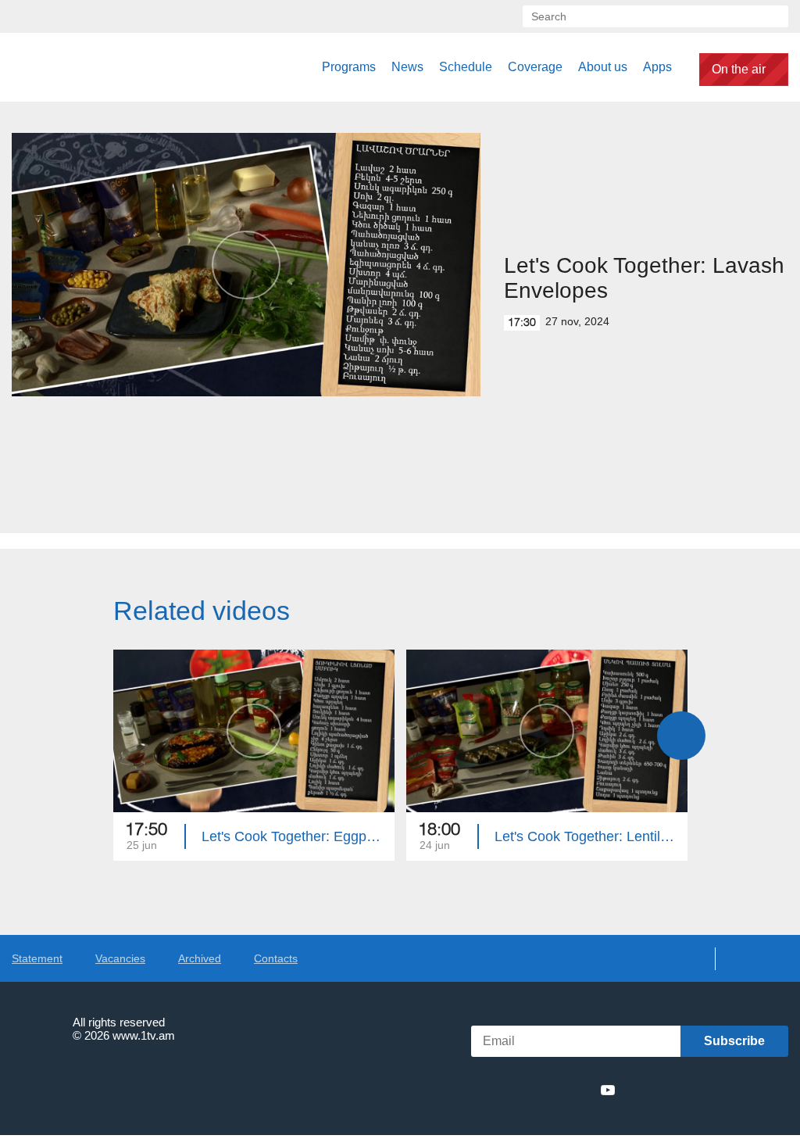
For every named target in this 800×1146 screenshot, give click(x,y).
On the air (739, 69)
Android (751, 1090)
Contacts (276, 958)
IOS (667, 1090)
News (407, 66)
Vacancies (120, 958)
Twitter (522, 1090)
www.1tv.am (143, 1035)
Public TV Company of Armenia (91, 67)
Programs (349, 66)
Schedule (465, 66)
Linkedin (551, 1090)
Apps (657, 66)
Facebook (497, 1090)
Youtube (608, 1090)
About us (602, 66)
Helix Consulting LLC (79, 1083)
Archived (199, 958)
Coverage (535, 66)
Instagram (580, 1090)
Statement (37, 958)
